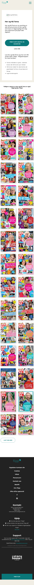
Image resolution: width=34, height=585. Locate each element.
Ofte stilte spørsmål (17, 491)
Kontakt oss (17, 481)
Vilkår (17, 474)
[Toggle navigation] (30, 3)
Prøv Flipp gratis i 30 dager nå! (17, 43)
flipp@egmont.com (21, 543)
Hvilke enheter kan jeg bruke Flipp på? (18, 523)
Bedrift (17, 484)
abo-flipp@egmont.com (18, 539)
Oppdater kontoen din (17, 467)
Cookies (17, 471)
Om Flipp (17, 488)
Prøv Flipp (17, 576)
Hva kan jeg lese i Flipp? (18, 521)
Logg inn (17, 49)
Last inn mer (8, 440)
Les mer (17, 529)
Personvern (17, 478)
